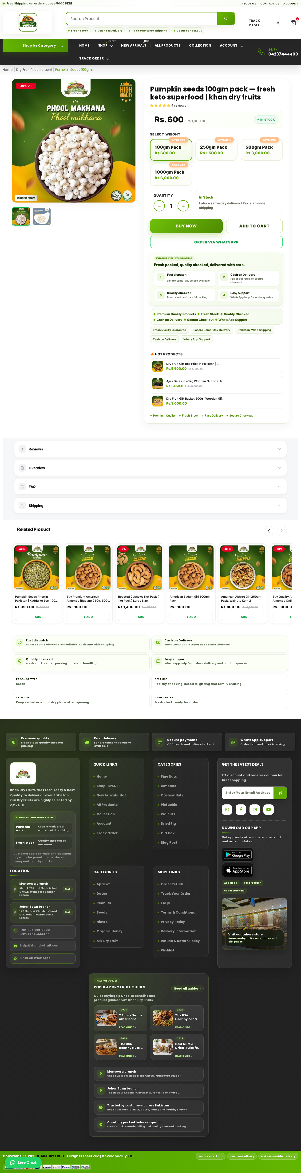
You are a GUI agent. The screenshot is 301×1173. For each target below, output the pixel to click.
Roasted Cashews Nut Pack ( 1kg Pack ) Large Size (138, 598)
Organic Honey (110, 932)
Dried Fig (168, 824)
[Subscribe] (280, 793)
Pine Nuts (169, 777)
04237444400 (283, 54)
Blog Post (169, 843)
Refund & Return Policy (180, 941)
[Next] (282, 531)
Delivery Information (178, 932)
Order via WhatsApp (216, 242)
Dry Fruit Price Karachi (34, 69)
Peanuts (104, 903)
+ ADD (37, 617)
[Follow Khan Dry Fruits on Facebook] (241, 809)
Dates (102, 894)
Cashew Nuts (172, 795)
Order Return (172, 884)
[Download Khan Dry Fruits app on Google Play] (238, 855)
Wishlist (167, 950)
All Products (107, 805)
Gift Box (167, 833)
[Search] (226, 18)
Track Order (107, 833)
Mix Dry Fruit (107, 941)
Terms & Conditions (178, 913)
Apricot (103, 884)
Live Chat (27, 1162)
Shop (108, 786)
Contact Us (269, 3)
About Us (249, 3)
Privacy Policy (173, 922)
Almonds (168, 786)
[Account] (278, 23)
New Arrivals (111, 795)
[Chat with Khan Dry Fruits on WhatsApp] (227, 809)
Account (290, 3)
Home (8, 69)
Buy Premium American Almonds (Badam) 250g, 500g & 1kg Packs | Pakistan (88, 599)
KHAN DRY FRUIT (51, 1156)
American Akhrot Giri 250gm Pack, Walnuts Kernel (241, 598)
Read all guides (186, 988)
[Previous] (269, 531)
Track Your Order (175, 894)
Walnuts (168, 814)
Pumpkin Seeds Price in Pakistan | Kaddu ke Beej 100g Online (36, 599)
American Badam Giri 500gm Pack (190, 598)
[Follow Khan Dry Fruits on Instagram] (255, 809)
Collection (106, 814)
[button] (293, 23)
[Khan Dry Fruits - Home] (27, 22)
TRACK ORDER (254, 23)
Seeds (102, 913)
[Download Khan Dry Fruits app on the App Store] (238, 870)
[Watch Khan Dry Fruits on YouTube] (268, 809)
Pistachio (169, 805)
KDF (130, 1156)
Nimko (102, 922)
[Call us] (261, 52)
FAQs (165, 903)
